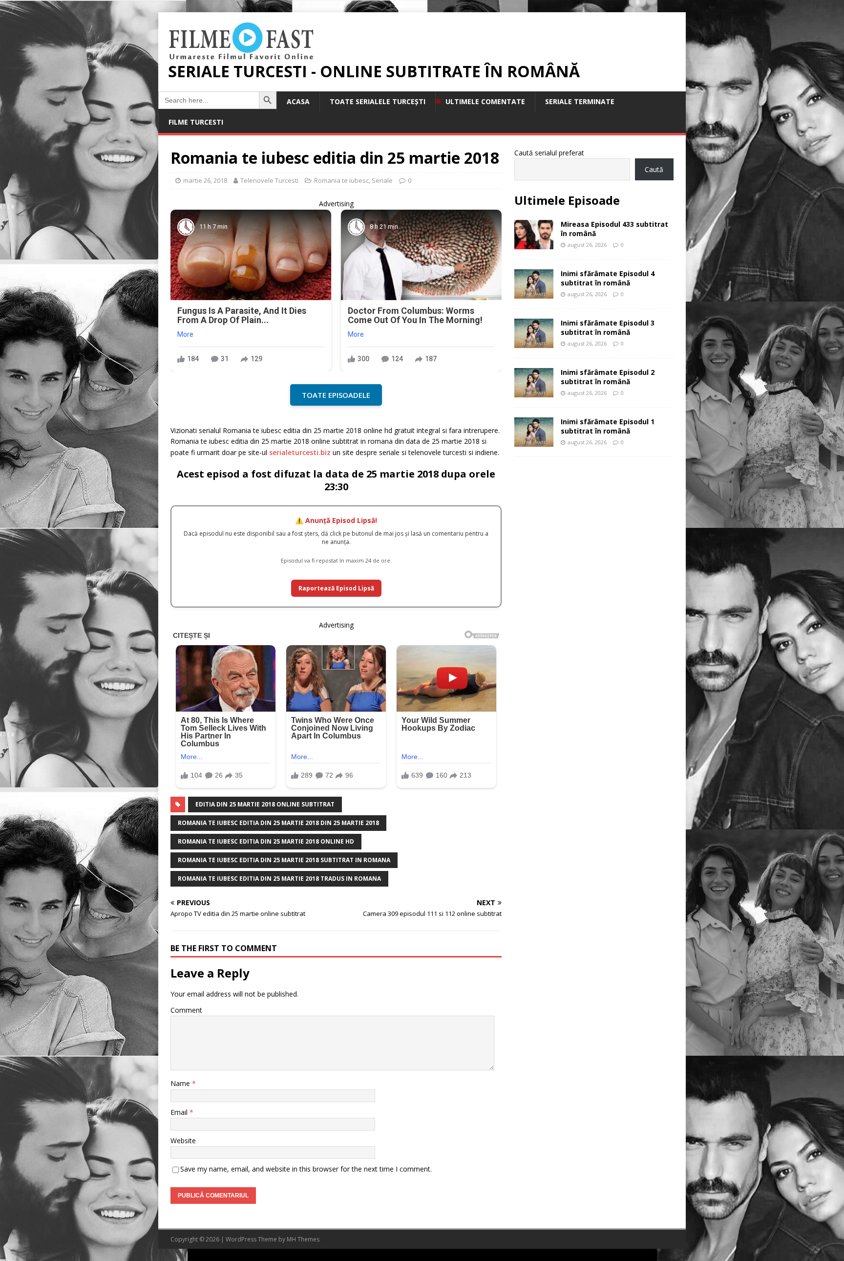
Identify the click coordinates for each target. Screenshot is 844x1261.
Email (180, 1112)
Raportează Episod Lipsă (336, 588)
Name (181, 1083)
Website (183, 1140)
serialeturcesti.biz (300, 452)
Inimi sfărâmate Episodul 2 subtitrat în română (607, 377)
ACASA (298, 101)
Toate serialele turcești (377, 101)
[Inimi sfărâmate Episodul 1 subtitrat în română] (533, 441)
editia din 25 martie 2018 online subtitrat (265, 804)
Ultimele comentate (485, 101)
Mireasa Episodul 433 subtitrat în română (614, 228)
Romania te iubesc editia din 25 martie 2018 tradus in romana (279, 878)
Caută (654, 169)
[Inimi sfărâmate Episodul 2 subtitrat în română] (533, 391)
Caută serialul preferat (549, 152)
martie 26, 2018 (205, 180)
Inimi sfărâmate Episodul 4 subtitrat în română (607, 278)
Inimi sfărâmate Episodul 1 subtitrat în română (607, 426)
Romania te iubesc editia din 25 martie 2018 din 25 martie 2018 (278, 823)
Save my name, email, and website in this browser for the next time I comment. (306, 1169)
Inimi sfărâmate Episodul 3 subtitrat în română (607, 327)
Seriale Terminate (579, 101)
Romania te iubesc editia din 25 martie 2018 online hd (266, 841)
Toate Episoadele (336, 395)
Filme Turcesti (196, 122)
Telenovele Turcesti (269, 180)
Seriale (382, 180)
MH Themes (303, 1239)
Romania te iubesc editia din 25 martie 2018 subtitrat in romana (284, 860)
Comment (186, 1010)
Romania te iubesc (341, 180)
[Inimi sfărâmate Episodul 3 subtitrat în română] (533, 342)
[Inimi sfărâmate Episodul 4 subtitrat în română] (533, 293)
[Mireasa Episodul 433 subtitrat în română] (533, 243)
